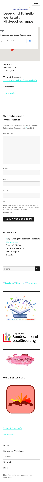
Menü (35, 3)
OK (30, 41)
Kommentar (8, 134)
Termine (7, 457)
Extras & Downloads (12, 428)
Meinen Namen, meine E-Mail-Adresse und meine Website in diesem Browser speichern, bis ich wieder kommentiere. (21, 208)
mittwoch (10, 93)
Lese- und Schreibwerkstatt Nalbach (20, 80)
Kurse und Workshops (13, 451)
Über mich (8, 462)
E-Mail (7, 179)
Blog (5, 468)
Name (6, 168)
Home (6, 445)
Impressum (8, 434)
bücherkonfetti (9, 475)
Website (7, 191)
